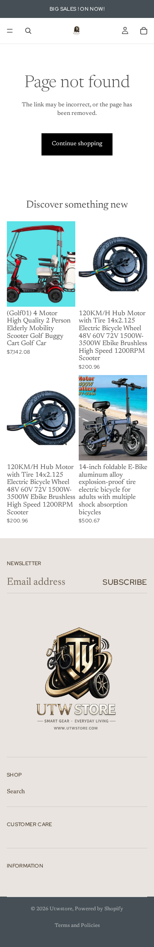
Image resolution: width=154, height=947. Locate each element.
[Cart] (143, 30)
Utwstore (61, 909)
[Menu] (10, 31)
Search (16, 792)
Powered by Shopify (99, 909)
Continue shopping (77, 144)
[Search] (28, 30)
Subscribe (125, 582)
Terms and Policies (77, 925)
